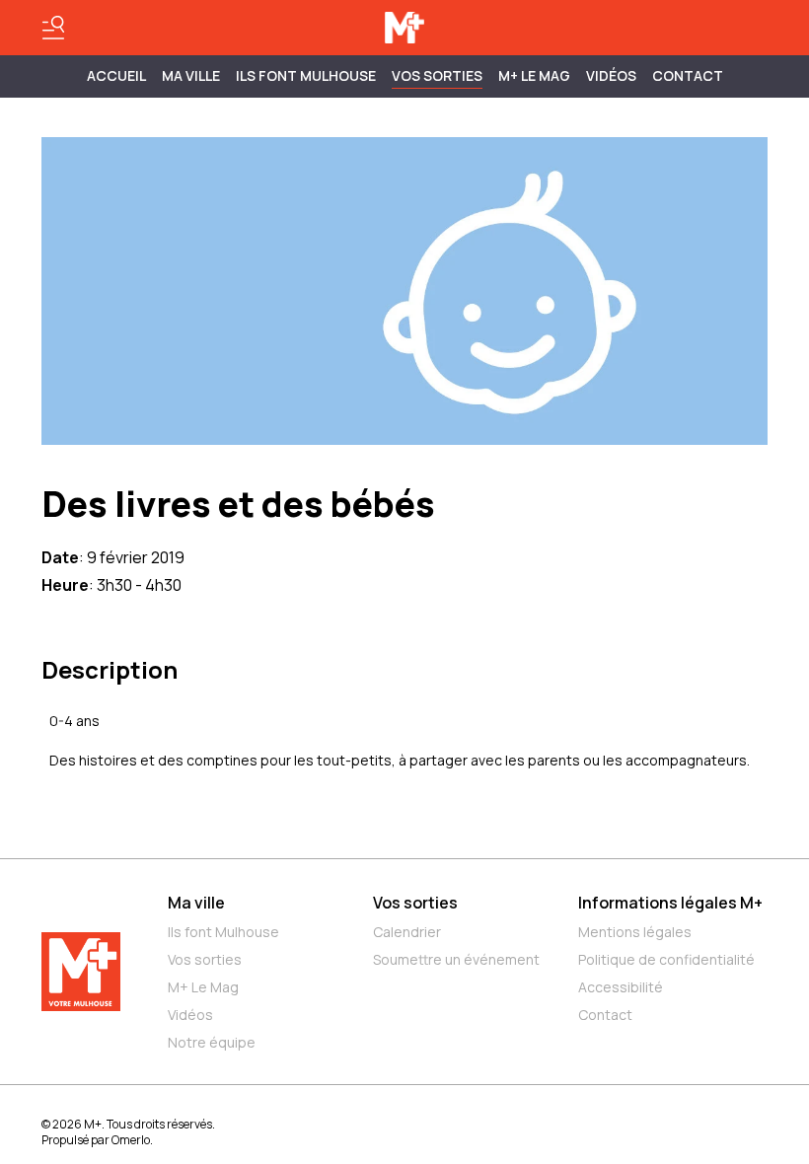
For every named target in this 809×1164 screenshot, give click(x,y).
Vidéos (611, 75)
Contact (687, 75)
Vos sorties (437, 75)
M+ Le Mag (534, 75)
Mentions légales (635, 931)
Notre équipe (212, 1042)
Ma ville (196, 902)
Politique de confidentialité (666, 959)
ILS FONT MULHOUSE (306, 75)
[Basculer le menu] (53, 27)
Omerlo (130, 1139)
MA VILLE (191, 75)
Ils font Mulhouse (223, 931)
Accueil (116, 75)
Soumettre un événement (456, 959)
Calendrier (407, 931)
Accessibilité (620, 987)
